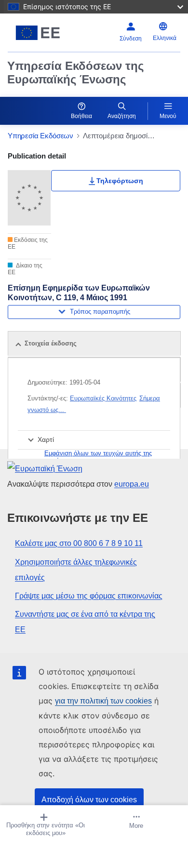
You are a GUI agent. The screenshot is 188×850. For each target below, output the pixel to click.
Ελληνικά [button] (164, 38)
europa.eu (131, 484)
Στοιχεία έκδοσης (51, 343)
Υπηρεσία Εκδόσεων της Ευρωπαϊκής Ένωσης (75, 72)
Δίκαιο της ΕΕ (25, 269)
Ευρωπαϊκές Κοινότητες (103, 398)
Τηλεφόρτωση (119, 181)
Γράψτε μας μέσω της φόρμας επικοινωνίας (88, 596)
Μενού (168, 116)
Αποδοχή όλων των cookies (89, 800)
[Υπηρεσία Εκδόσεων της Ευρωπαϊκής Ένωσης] (37, 33)
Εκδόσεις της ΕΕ (28, 243)
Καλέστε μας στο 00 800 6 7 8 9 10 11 (79, 543)
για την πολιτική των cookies (103, 701)
